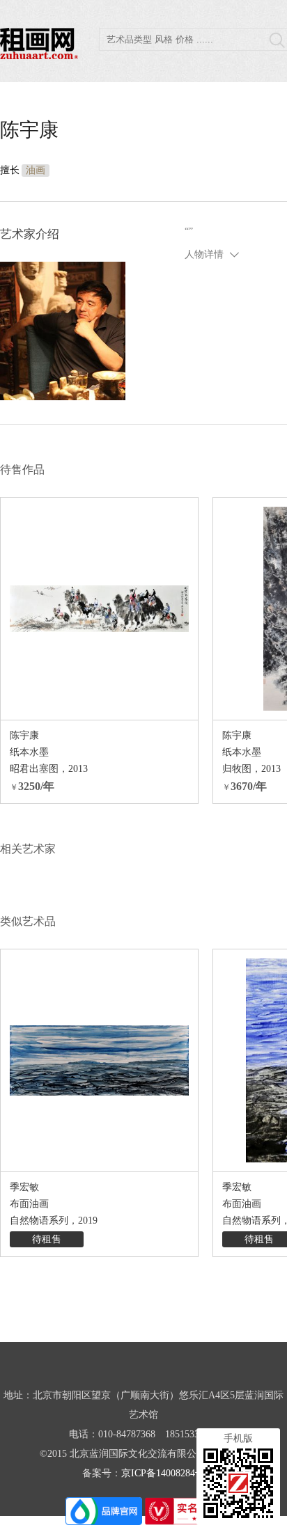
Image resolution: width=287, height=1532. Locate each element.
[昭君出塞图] (99, 609)
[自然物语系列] (99, 1060)
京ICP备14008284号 (163, 1473)
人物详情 (204, 254)
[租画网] (39, 55)
